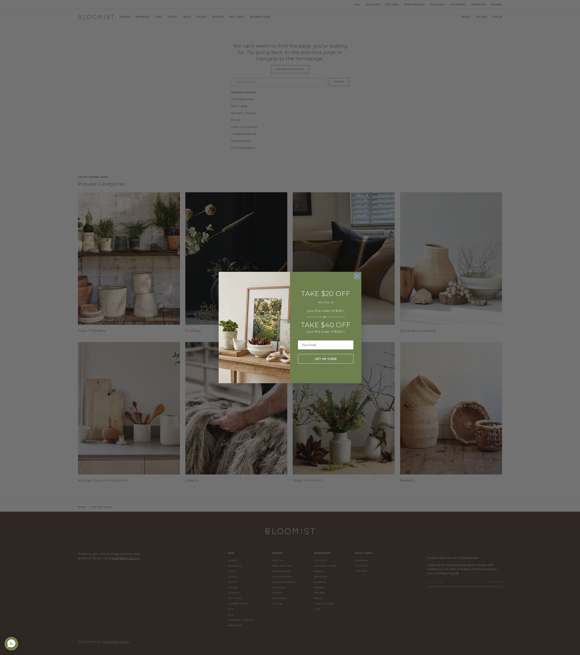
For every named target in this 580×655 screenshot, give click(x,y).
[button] (11, 643)
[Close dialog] (357, 276)
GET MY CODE (326, 359)
